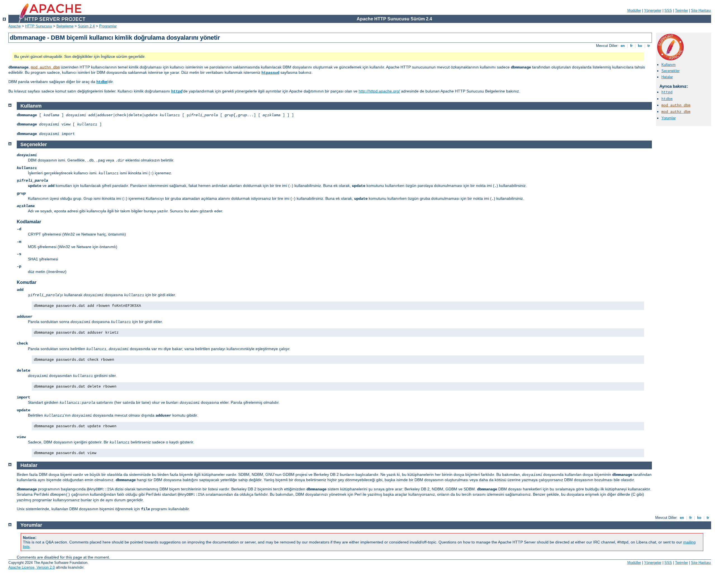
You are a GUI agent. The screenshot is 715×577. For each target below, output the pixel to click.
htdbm (102, 82)
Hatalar (667, 77)
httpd (176, 91)
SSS (668, 10)
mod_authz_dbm (675, 112)
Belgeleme (64, 26)
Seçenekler (670, 71)
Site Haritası (701, 10)
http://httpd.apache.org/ (379, 91)
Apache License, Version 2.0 (31, 567)
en (622, 46)
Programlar (108, 26)
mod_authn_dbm (45, 67)
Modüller (634, 10)
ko (640, 46)
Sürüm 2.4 (86, 26)
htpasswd (270, 72)
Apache (14, 26)
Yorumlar (668, 118)
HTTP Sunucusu (38, 26)
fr (631, 46)
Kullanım (668, 65)
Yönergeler (652, 10)
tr (648, 46)
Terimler (681, 10)
